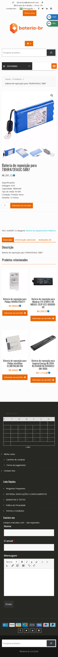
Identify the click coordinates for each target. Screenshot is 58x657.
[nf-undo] (29, 565)
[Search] (51, 52)
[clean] (36, 562)
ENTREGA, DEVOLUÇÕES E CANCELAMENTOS (26, 494)
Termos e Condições (15, 510)
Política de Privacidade (15, 505)
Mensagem (11, 555)
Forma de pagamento (16, 465)
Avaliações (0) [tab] (44, 240)
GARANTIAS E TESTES (15, 499)
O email (9, 540)
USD (52, 16)
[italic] (27, 562)
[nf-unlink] (17, 565)
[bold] (22, 562)
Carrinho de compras (16, 459)
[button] (54, 66)
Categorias (12, 66)
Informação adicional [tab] (25, 240)
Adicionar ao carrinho (21, 205)
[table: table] (23, 565)
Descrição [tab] (7, 240)
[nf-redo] (34, 565)
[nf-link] (12, 565)
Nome (7, 526)
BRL (52, 23)
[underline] (32, 562)
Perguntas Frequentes (15, 488)
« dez (28, 447)
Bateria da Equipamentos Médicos (41, 230)
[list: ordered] (42, 562)
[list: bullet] (47, 562)
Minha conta (30, 13)
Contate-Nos (11, 8)
